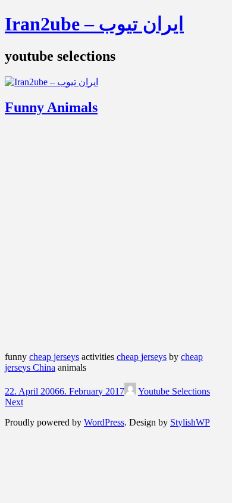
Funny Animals (51, 107)
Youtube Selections (174, 391)
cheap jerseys (54, 357)
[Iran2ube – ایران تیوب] (51, 82)
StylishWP (190, 422)
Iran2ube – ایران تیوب (94, 24)
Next (14, 402)
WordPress (104, 422)
